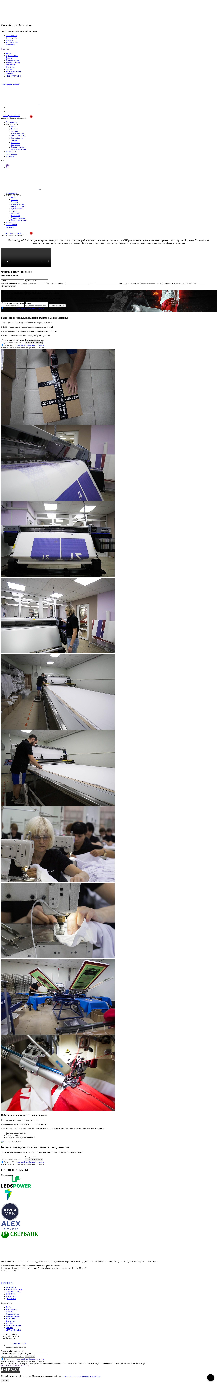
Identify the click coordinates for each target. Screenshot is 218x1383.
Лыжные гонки (12, 60)
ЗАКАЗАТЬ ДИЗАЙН (34, 343)
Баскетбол (10, 65)
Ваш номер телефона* (55, 283)
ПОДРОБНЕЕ (7, 1283)
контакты (10, 156)
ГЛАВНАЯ (11, 1287)
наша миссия (11, 154)
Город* (92, 283)
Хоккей (9, 58)
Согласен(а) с (24, 308)
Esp (7, 167)
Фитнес (9, 74)
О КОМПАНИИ (13, 1292)
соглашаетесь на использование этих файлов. (81, 1376)
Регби (8, 53)
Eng (7, 165)
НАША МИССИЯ (14, 1289)
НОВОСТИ (11, 152)
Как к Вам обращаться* (11, 283)
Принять (5, 1381)
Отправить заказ (8, 286)
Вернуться (5, 49)
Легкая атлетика (13, 62)
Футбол (9, 69)
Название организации (129, 283)
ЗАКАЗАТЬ (30, 1356)
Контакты (10, 45)
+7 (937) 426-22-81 (18, 1344)
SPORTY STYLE (13, 76)
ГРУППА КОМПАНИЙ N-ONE (15, 1366)
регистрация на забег (11, 84)
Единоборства (12, 56)
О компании (11, 36)
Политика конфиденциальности (23, 1283)
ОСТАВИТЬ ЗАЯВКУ (34, 1159)
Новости (9, 40)
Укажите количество (173, 283)
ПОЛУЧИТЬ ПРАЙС (57, 306)
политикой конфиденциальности (30, 308)
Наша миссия (12, 42)
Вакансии (11, 1299)
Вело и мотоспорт (14, 71)
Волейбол (10, 67)
